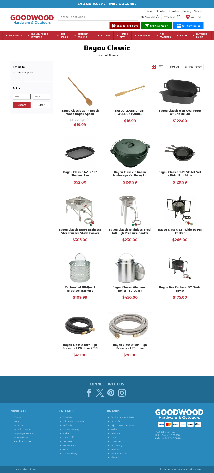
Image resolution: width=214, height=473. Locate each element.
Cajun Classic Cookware (122, 425)
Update (21, 105)
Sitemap (33, 469)
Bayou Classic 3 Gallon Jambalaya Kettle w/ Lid (130, 174)
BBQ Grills (67, 425)
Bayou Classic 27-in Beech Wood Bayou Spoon (80, 112)
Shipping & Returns (23, 433)
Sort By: (174, 67)
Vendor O (115, 449)
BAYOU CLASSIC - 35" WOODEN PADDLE (130, 112)
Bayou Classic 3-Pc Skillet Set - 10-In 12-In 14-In (180, 174)
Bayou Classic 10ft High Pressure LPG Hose (130, 346)
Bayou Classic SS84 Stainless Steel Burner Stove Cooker (80, 231)
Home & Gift (68, 437)
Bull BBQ (115, 421)
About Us (18, 425)
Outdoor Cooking (71, 429)
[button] (32, 88)
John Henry (116, 445)
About (150, 11)
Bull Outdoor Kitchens (73, 421)
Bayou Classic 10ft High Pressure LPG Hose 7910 (80, 346)
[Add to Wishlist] (97, 88)
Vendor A (115, 433)
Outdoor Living (70, 453)
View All (115, 457)
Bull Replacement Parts (122, 417)
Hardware (67, 441)
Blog (16, 421)
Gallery (187, 11)
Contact (162, 11)
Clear (41, 105)
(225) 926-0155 (127, 4)
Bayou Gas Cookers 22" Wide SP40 (180, 289)
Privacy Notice (21, 437)
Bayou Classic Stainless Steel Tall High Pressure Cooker (130, 231)
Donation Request (23, 429)
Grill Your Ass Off (119, 453)
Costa (113, 437)
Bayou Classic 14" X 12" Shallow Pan (80, 174)
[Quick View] (97, 80)
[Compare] (97, 96)
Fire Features (69, 445)
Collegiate (67, 417)
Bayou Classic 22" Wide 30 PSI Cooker (180, 231)
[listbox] (193, 67)
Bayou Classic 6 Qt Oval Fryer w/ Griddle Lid (180, 112)
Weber (114, 429)
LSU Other (116, 441)
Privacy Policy (21, 469)
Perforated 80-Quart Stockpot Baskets (80, 289)
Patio (65, 449)
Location (174, 11)
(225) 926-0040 (95, 4)
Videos (198, 11)
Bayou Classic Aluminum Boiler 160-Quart (130, 289)
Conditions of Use (22, 441)
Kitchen (66, 433)
